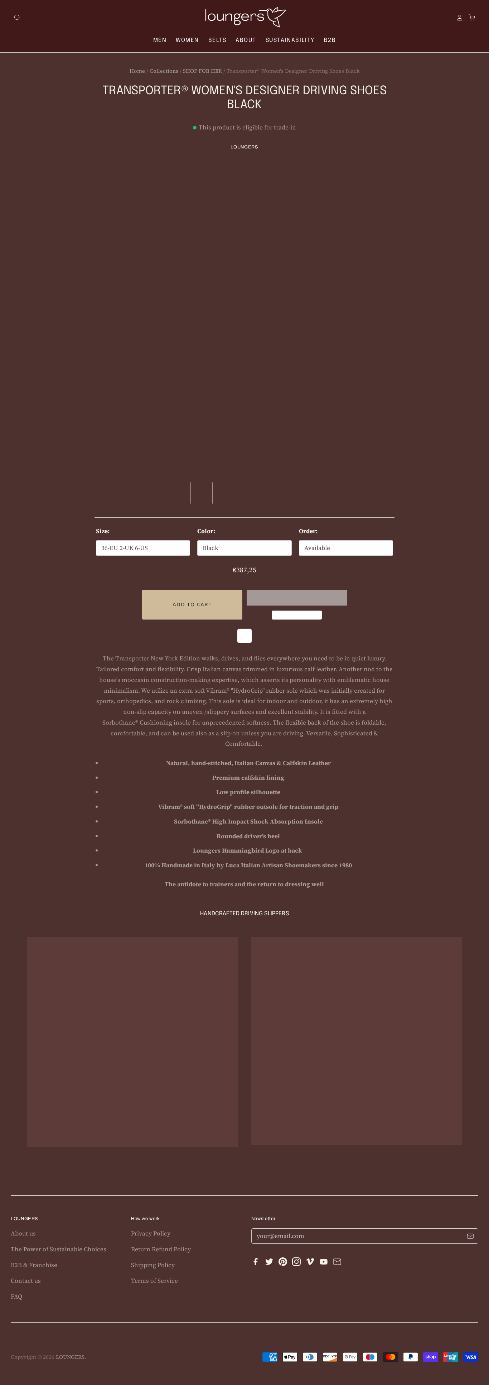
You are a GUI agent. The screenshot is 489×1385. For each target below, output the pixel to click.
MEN (160, 40)
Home (137, 71)
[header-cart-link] (469, 17)
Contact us (26, 1280)
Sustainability (290, 40)
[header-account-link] (457, 17)
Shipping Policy (153, 1265)
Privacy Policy (150, 1233)
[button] (297, 598)
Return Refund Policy (161, 1249)
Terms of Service (154, 1280)
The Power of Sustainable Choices (58, 1249)
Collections (164, 71)
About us (23, 1233)
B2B (330, 40)
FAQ (16, 1296)
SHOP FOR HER (202, 71)
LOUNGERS (244, 147)
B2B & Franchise (34, 1265)
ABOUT (246, 40)
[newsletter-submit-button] (470, 1237)
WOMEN (187, 40)
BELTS (217, 40)
